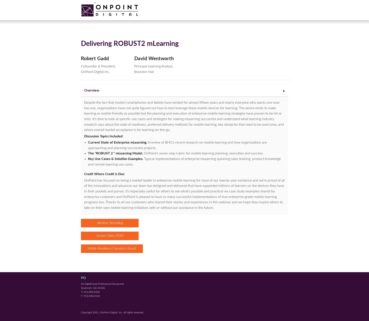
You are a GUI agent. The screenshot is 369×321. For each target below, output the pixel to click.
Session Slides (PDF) (109, 235)
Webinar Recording (110, 223)
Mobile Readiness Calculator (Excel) (112, 248)
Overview (91, 90)
